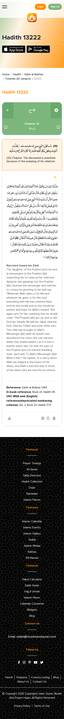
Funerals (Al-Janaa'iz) (18, 78)
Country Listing (40, 677)
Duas (32, 487)
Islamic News (32, 597)
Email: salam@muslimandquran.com (32, 636)
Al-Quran (32, 469)
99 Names (32, 557)
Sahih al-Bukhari (33, 74)
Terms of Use (42, 706)
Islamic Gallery (32, 533)
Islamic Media (32, 545)
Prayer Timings (32, 463)
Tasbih (32, 539)
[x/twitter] (41, 662)
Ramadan (32, 493)
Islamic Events (32, 527)
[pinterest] (29, 662)
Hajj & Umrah (32, 591)
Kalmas (32, 551)
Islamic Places (32, 499)
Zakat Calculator (32, 579)
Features (22, 677)
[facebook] (19, 662)
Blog (32, 615)
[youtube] (35, 662)
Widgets (32, 609)
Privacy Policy (22, 706)
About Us (23, 681)
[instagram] (24, 662)
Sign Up (55, 7)
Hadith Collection (32, 481)
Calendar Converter (32, 603)
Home (6, 74)
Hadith (17, 74)
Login (40, 7)
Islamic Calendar (32, 521)
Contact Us (40, 681)
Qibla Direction (32, 475)
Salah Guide (32, 585)
